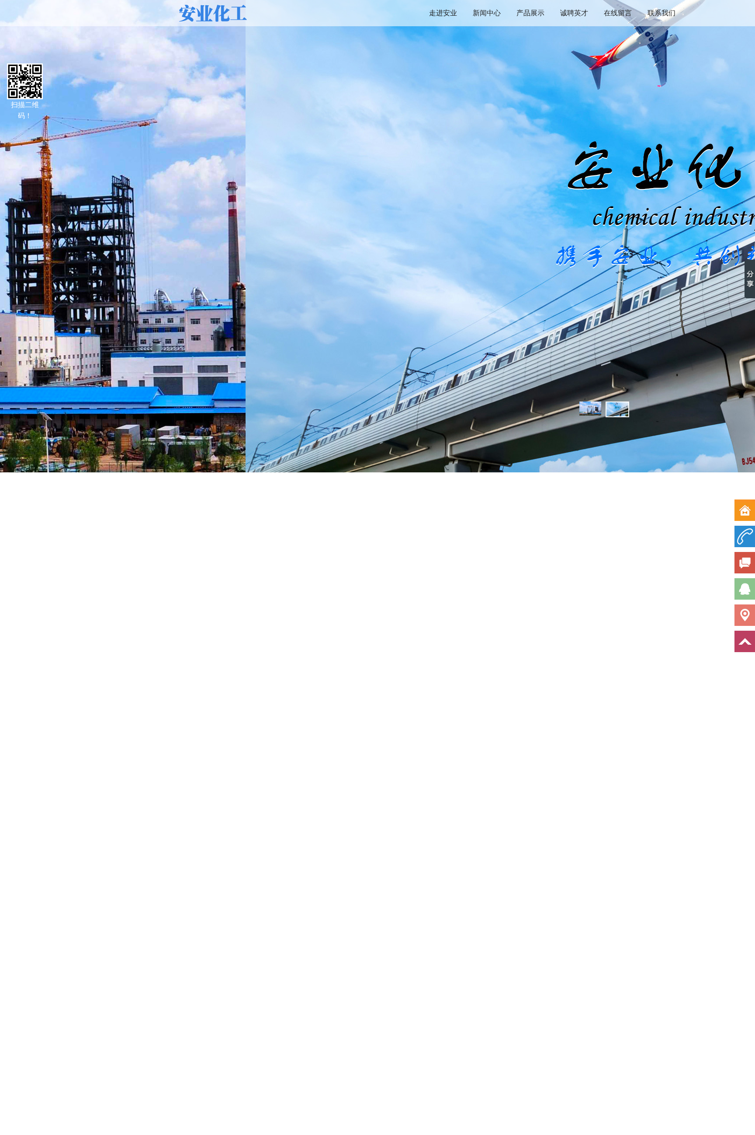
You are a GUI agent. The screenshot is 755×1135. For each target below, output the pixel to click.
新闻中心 (487, 13)
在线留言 (618, 13)
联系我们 (661, 13)
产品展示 (530, 13)
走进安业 (443, 13)
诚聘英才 (574, 13)
